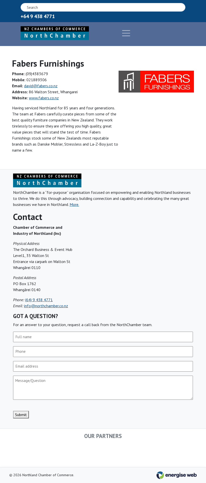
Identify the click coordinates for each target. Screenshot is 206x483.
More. (74, 204)
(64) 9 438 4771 (39, 299)
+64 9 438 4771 (38, 16)
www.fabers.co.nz (44, 97)
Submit (21, 414)
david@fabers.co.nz (41, 85)
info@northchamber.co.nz (46, 305)
